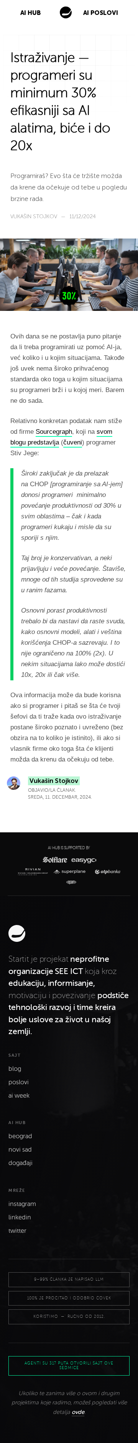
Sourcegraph (54, 431)
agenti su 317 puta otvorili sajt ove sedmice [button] (69, 1365)
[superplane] (71, 871)
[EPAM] (69, 882)
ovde (78, 1412)
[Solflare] (54, 860)
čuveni (72, 442)
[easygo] (83, 859)
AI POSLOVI (100, 12)
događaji (20, 1163)
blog (14, 1068)
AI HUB (30, 12)
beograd (20, 1136)
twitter (17, 1230)
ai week (19, 1095)
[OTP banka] (105, 871)
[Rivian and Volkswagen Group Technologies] (34, 871)
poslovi (18, 1082)
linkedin (19, 1217)
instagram (22, 1204)
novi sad (20, 1149)
